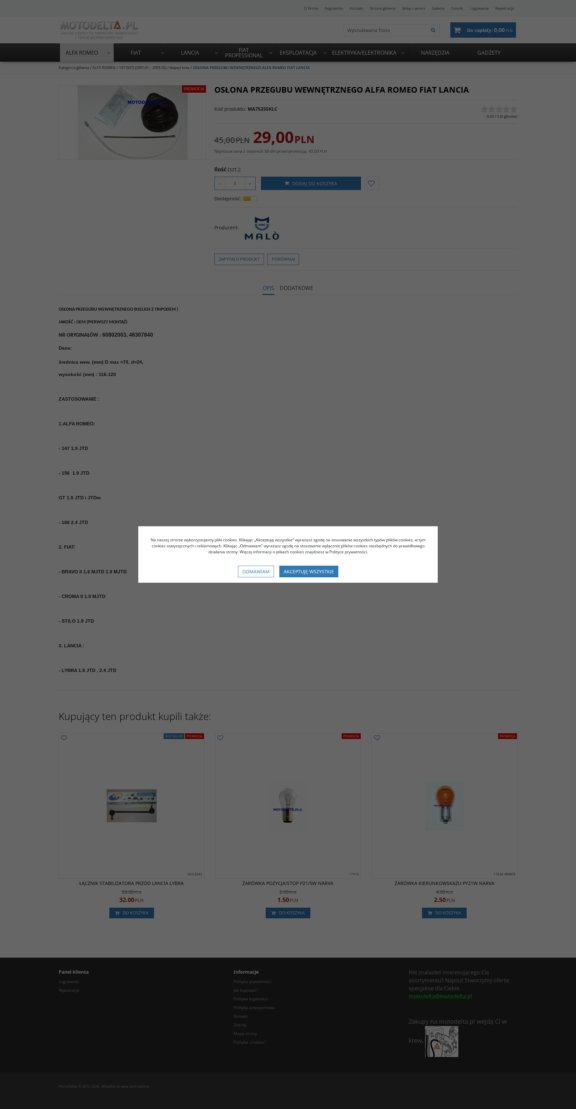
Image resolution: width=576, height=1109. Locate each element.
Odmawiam (256, 571)
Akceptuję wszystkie (309, 571)
